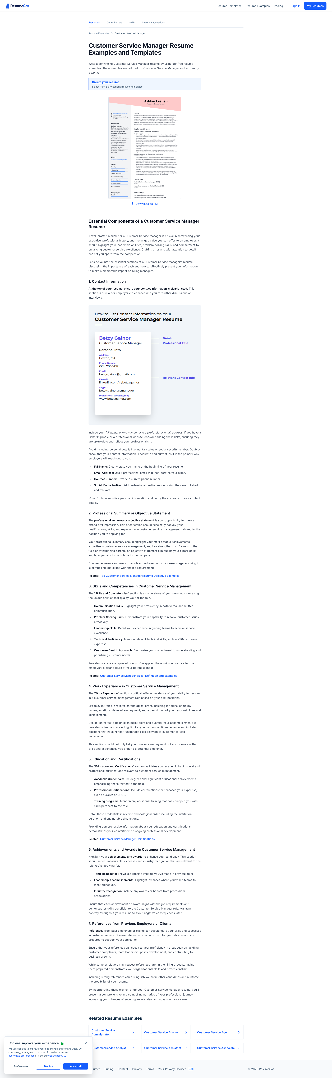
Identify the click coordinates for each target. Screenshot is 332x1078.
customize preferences (21, 1055)
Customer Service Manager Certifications (127, 839)
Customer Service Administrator (103, 1032)
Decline (48, 1066)
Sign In (296, 6)
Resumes (94, 22)
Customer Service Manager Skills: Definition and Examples (138, 675)
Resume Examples (258, 6)
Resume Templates (229, 6)
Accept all (76, 1066)
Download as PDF (147, 203)
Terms (150, 1069)
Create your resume (105, 82)
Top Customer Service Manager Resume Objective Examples (139, 575)
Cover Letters (114, 22)
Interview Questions (153, 22)
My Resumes (315, 6)
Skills (132, 22)
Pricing (278, 6)
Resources (93, 1069)
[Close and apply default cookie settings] (86, 1042)
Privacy (137, 1069)
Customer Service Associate (216, 1048)
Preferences (21, 1066)
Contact (123, 1069)
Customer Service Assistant (162, 1048)
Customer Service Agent (213, 1032)
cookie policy (55, 1055)
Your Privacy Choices (172, 1069)
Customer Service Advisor (161, 1032)
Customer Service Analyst (108, 1048)
